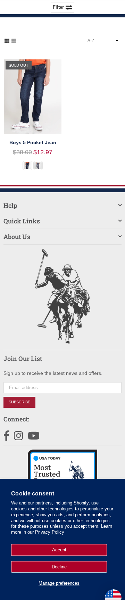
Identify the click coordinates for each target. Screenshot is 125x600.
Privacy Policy (49, 532)
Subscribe (19, 402)
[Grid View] (6, 40)
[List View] (13, 40)
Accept (59, 549)
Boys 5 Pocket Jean (32, 142)
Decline (59, 566)
